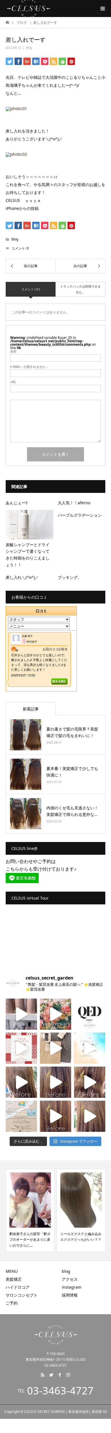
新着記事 (31, 709)
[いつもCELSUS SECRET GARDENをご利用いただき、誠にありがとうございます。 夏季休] (89, 1048)
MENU (12, 1271)
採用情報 (70, 1295)
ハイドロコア (18, 1287)
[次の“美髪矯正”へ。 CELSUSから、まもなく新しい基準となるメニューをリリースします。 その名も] (89, 1014)
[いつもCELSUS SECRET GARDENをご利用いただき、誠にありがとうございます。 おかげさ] (55, 1014)
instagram (71, 1287)
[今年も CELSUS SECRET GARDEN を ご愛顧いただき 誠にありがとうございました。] (21, 1048)
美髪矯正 (14, 1279)
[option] (30, 1210)
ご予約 (12, 1303)
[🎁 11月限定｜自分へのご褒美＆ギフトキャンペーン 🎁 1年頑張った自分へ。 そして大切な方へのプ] (55, 1048)
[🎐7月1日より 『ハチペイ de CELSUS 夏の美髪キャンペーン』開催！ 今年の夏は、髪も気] (21, 1116)
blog (29, 48)
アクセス (70, 1279)
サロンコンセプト (22, 1295)
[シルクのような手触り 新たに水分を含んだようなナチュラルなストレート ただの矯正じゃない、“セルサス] (21, 1082)
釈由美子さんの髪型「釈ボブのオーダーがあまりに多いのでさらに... (29, 1239)
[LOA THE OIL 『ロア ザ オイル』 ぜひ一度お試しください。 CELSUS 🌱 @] (21, 1014)
